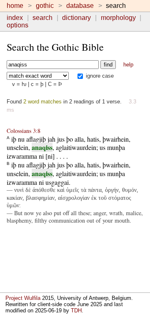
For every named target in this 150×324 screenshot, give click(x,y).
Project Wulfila (22, 298)
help (128, 64)
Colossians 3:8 (23, 131)
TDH (76, 310)
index (15, 17)
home (15, 5)
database (80, 5)
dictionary (76, 17)
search (42, 17)
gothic (45, 5)
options (17, 25)
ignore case (99, 76)
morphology (118, 17)
